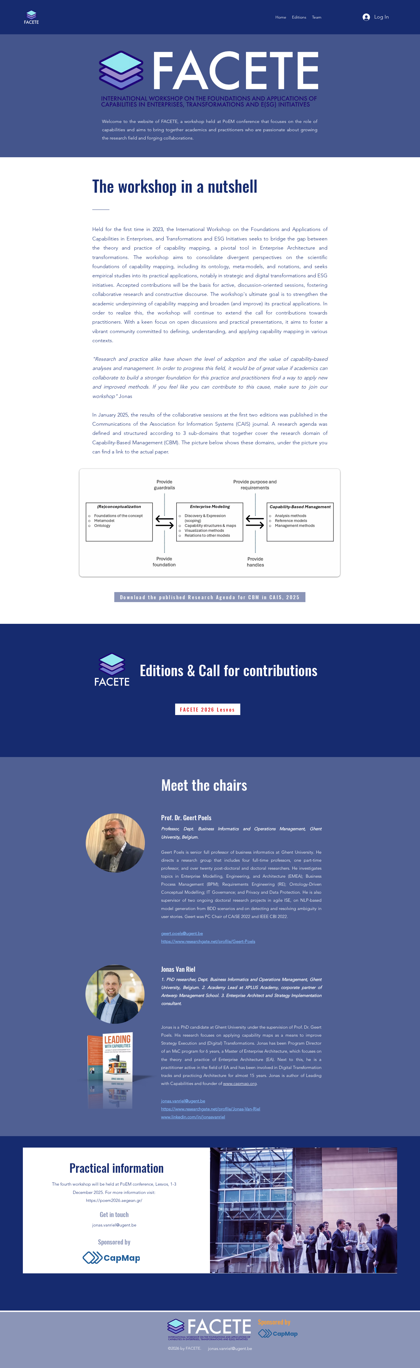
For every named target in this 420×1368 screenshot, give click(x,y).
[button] (299, 17)
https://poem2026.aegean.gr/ (114, 1200)
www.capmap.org (240, 1083)
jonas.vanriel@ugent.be (114, 1225)
